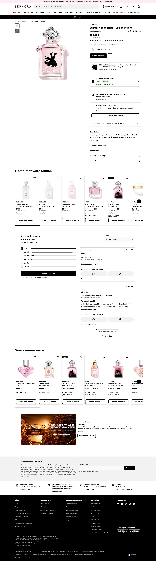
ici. (56, 536)
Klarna (121, 40)
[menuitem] (110, 6)
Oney (114, 40)
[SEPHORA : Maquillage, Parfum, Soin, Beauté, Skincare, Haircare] (23, 6)
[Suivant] (139, 201)
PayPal (109, 40)
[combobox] (119, 239)
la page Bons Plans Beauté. (50, 538)
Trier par (106, 236)
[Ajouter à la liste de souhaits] (34, 178)
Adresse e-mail (84, 464)
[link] (48, 273)
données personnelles (50, 475)
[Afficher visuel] (17, 25)
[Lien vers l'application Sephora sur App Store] (134, 531)
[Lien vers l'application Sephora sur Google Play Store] (122, 531)
